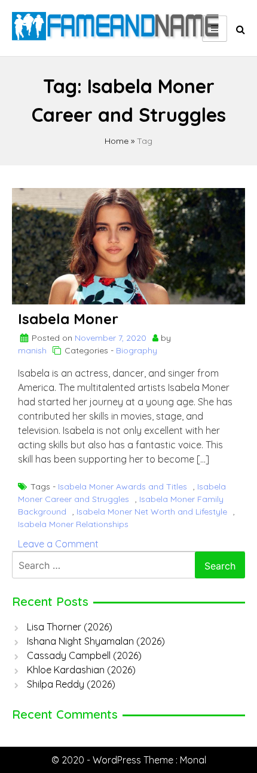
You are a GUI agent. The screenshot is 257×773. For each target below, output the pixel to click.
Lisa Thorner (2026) (69, 627)
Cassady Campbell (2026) (84, 655)
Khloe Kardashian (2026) (81, 670)
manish (32, 350)
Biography (136, 350)
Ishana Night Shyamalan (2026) (96, 641)
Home (116, 140)
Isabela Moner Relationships (73, 524)
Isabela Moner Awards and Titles (122, 486)
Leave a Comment (58, 544)
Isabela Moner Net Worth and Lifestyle (152, 511)
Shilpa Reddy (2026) (71, 684)
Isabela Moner (68, 319)
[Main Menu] (214, 29)
